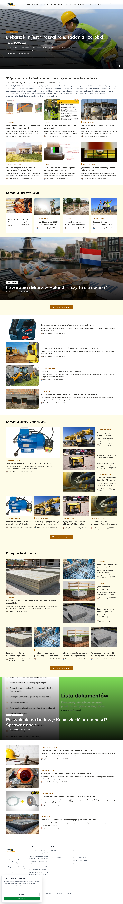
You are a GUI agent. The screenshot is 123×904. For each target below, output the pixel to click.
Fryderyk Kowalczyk (57, 857)
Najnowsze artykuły (33, 4)
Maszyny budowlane (57, 4)
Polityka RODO (48, 893)
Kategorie (77, 847)
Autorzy (54, 847)
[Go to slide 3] (119, 66)
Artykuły (32, 847)
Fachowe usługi (44, 4)
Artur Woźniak (10, 53)
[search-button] (110, 4)
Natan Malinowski (11, 729)
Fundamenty (67, 4)
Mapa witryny (69, 893)
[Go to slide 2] (117, 66)
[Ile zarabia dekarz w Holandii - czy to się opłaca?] (61, 268)
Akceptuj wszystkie (21, 898)
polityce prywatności (28, 890)
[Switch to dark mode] (115, 4)
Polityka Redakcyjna (59, 893)
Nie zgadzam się (22, 894)
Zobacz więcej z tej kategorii (60, 307)
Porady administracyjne (80, 4)
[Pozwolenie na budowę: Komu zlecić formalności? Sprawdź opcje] (61, 708)
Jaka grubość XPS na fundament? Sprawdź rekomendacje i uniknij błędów (38, 874)
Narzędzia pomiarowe (94, 4)
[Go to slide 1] (116, 66)
